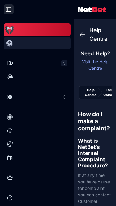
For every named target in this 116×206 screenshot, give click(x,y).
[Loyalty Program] (37, 77)
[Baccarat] (37, 144)
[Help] (37, 198)
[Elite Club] (37, 178)
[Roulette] (37, 117)
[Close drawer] (9, 9)
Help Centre (91, 92)
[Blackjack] (37, 130)
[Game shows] (37, 158)
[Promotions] (37, 63)
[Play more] (37, 97)
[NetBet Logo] (92, 9)
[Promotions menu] (37, 63)
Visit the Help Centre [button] (95, 65)
